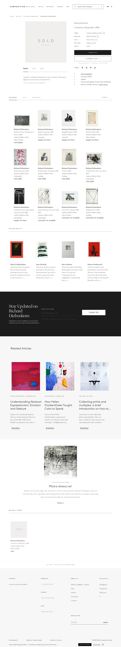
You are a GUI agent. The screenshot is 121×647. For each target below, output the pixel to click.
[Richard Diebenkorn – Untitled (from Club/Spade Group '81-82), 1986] (22, 196)
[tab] (13, 98)
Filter (104, 97)
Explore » (60, 503)
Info (67, 6)
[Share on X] (86, 68)
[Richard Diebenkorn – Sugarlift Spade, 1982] (70, 118)
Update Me (94, 312)
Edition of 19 (91, 43)
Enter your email (47, 309)
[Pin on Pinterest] (90, 67)
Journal (60, 6)
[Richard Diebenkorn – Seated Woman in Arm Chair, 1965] (46, 196)
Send (105, 622)
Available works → (93, 59)
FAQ (72, 589)
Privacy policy (56, 640)
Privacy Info (96, 644)
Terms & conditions (34, 640)
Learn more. (103, 84)
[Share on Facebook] (82, 67)
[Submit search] (101, 6)
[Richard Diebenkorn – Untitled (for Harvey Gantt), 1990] (94, 157)
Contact (74, 600)
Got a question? (86, 74)
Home (12, 16)
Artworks (50, 6)
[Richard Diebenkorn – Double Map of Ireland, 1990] (46, 157)
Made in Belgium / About (80, 584)
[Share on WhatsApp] (95, 68)
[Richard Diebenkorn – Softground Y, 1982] (94, 196)
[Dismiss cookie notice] (103, 644)
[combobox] (88, 7)
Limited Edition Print (94, 33)
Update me (93, 52)
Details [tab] (25, 68)
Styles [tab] (42, 68)
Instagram (103, 584)
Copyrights (13, 640)
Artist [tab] (34, 68)
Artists (41, 6)
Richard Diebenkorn (30, 16)
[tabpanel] (45, 80)
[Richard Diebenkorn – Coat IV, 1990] (70, 157)
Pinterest (103, 592)
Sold (88, 46)
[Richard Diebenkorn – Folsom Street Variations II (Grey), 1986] (22, 118)
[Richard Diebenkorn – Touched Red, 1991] (94, 118)
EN (108, 6)
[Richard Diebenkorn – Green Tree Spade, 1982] (70, 196)
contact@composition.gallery (18, 584)
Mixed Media (91, 36)
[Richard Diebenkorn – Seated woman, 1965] (22, 157)
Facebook (103, 589)
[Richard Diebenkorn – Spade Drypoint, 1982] (46, 118)
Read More (16, 428)
